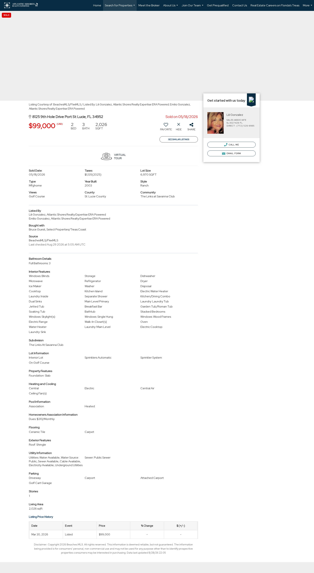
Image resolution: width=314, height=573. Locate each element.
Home (97, 5)
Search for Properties (120, 7)
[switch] (166, 127)
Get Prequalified (218, 5)
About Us (171, 7)
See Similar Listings (178, 139)
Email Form (233, 153)
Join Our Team (193, 7)
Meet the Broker (149, 5)
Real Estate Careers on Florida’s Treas (275, 5)
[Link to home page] (23, 5)
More (308, 7)
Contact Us (239, 5)
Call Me (233, 144)
